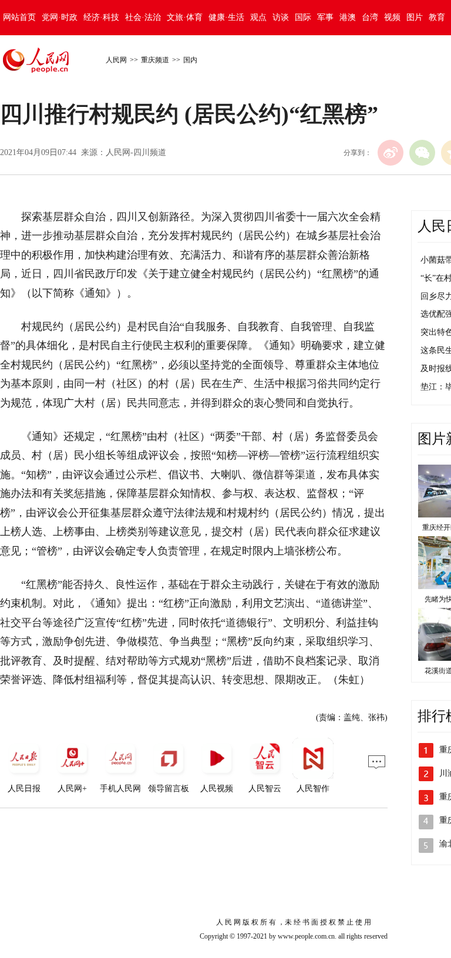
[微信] (422, 153)
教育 (437, 17)
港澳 (347, 17)
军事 (325, 17)
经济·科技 (101, 17)
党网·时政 (60, 17)
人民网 (116, 60)
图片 (414, 17)
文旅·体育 (185, 17)
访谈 (280, 17)
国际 (303, 17)
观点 (258, 17)
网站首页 (19, 17)
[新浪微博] (390, 153)
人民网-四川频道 (136, 152)
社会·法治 (143, 17)
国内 (190, 60)
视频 (392, 17)
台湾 (370, 17)
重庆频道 (155, 60)
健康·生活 (226, 17)
